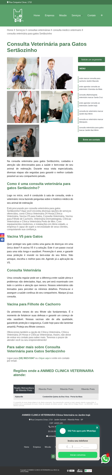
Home (37, 15)
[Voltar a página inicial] (17, 15)
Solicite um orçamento (91, 59)
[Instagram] (53, 456)
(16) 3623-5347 (27, 358)
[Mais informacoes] (101, 15)
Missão (63, 15)
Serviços (76, 15)
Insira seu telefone (78, 441)
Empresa (49, 15)
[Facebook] (2, 240)
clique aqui (44, 358)
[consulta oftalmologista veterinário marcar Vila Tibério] (57, 107)
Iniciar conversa (77, 455)
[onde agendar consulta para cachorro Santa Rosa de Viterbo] (23, 107)
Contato (92, 15)
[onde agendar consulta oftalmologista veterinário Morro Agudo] (23, 73)
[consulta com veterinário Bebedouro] (57, 73)
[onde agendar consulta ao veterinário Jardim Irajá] (23, 141)
